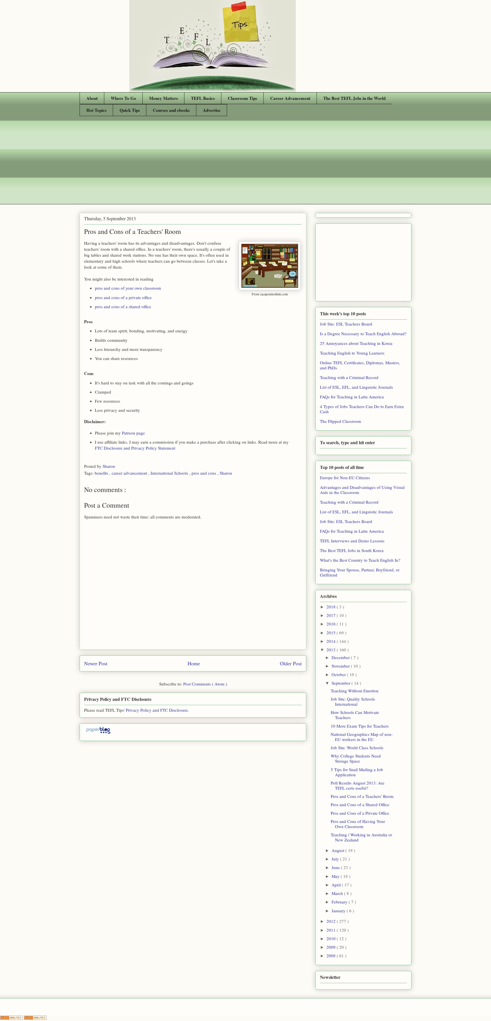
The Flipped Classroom (340, 421)
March (338, 893)
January (339, 910)
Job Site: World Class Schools (357, 747)
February (340, 902)
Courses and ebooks (171, 110)
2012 (331, 921)
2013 (331, 649)
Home (194, 663)
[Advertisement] (245, 164)
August (339, 850)
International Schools (170, 473)
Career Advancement (290, 98)
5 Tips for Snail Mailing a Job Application (357, 772)
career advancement (130, 473)
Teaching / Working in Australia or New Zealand (361, 837)
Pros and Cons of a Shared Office (360, 804)
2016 (331, 624)
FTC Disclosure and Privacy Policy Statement (135, 448)
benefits (102, 473)
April (337, 885)
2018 (331, 607)
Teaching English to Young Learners (352, 353)
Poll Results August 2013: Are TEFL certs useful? (357, 785)
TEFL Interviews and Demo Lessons (352, 541)
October (339, 674)
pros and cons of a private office (123, 297)
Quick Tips (130, 110)
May (336, 876)
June (336, 867)
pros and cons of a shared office (123, 306)
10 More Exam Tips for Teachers (360, 726)
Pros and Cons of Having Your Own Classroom (358, 823)
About (92, 98)
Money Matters (163, 98)
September (341, 683)
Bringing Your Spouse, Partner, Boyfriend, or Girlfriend (360, 572)
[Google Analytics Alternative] (12, 1018)
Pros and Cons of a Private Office (360, 813)
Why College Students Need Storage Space (356, 758)
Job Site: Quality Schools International (353, 701)
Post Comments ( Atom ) (205, 684)
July (336, 859)
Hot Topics (96, 110)
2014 (331, 641)
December (341, 657)
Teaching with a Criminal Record (349, 377)
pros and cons (204, 473)
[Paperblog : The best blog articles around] (98, 733)
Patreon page (133, 433)
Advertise (211, 110)
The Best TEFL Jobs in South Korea (352, 550)
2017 (331, 615)
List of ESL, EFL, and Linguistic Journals (356, 387)
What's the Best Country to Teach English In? (360, 560)
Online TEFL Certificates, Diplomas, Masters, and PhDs (360, 365)
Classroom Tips (242, 98)
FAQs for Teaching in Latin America (352, 397)
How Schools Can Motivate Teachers (355, 714)
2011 (331, 930)
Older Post (291, 663)
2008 (331, 955)
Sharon (109, 466)
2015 (331, 632)
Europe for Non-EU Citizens (345, 477)
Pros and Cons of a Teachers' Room (362, 796)
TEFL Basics (203, 98)
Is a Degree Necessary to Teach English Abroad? (363, 333)
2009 (331, 947)
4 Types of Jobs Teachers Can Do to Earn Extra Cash (362, 409)
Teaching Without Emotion (354, 690)
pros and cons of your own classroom (128, 288)
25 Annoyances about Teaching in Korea (356, 343)
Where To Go (123, 98)
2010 (331, 938)
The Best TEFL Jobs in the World (354, 98)
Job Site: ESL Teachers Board (346, 324)
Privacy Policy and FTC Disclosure (157, 710)
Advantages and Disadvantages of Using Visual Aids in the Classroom (362, 489)
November (341, 666)
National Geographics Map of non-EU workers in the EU (362, 736)
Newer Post (95, 663)
